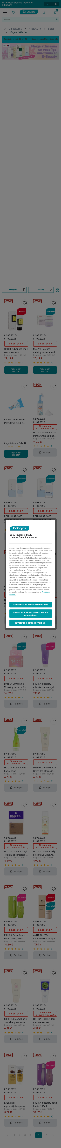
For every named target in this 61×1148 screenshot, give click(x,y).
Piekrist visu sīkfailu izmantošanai (30, 604)
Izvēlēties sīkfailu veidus (30, 622)
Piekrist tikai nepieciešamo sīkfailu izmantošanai (30, 613)
